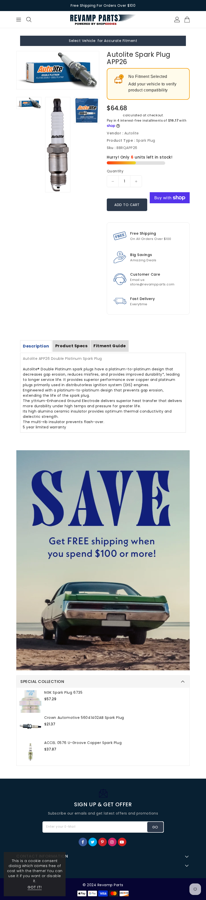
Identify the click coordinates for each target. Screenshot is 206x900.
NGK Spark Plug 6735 (63, 692)
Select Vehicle (82, 40)
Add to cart (127, 204)
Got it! (35, 887)
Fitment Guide (109, 346)
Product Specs (71, 346)
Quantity (115, 171)
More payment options (170, 212)
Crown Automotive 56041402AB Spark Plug (84, 717)
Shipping (114, 115)
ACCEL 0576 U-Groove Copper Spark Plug (83, 742)
